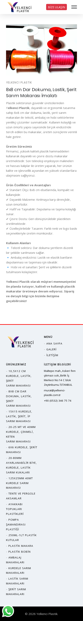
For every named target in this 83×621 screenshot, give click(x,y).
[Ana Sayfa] (20, 7)
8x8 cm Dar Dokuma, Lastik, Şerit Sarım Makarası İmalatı (41, 92)
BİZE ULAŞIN (56, 7)
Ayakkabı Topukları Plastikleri (15, 509)
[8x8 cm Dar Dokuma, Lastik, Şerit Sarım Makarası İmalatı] (41, 50)
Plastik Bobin (19, 551)
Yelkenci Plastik (19, 82)
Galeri (51, 349)
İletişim (52, 355)
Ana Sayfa (54, 343)
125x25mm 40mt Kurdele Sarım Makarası (19, 483)
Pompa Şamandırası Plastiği (16, 524)
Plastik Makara (20, 546)
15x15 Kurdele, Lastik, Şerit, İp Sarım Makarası (19, 416)
